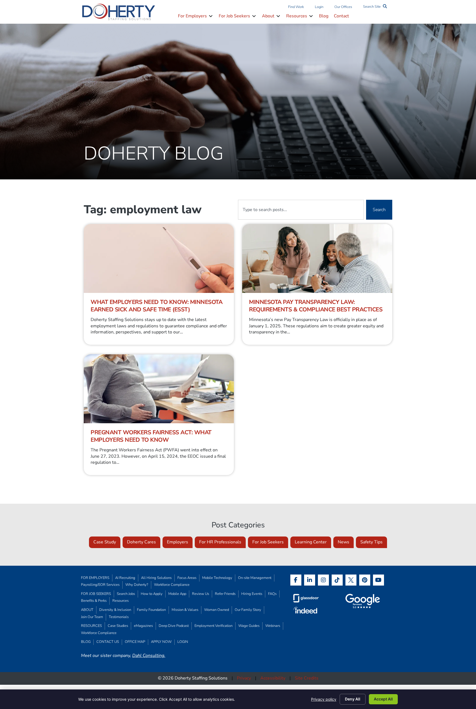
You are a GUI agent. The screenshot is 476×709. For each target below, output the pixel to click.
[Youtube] (378, 580)
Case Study (104, 542)
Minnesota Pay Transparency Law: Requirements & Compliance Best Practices (315, 305)
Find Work (296, 6)
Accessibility (272, 678)
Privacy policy (323, 699)
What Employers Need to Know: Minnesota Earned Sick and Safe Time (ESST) (156, 305)
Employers (177, 542)
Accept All (383, 699)
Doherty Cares (141, 542)
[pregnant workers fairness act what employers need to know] (159, 388)
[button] (195, 16)
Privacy (244, 678)
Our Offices (343, 6)
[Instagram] (323, 580)
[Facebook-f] (295, 580)
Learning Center (311, 542)
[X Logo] (350, 580)
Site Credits (306, 678)
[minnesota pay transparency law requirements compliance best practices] (317, 258)
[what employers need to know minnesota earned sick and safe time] (159, 258)
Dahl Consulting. (148, 656)
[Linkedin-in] (309, 580)
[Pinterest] (364, 580)
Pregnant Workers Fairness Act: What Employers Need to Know (151, 436)
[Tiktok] (337, 580)
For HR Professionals (220, 542)
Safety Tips (371, 542)
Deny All (352, 699)
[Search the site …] (375, 7)
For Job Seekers (268, 542)
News (343, 542)
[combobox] (301, 210)
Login (319, 6)
